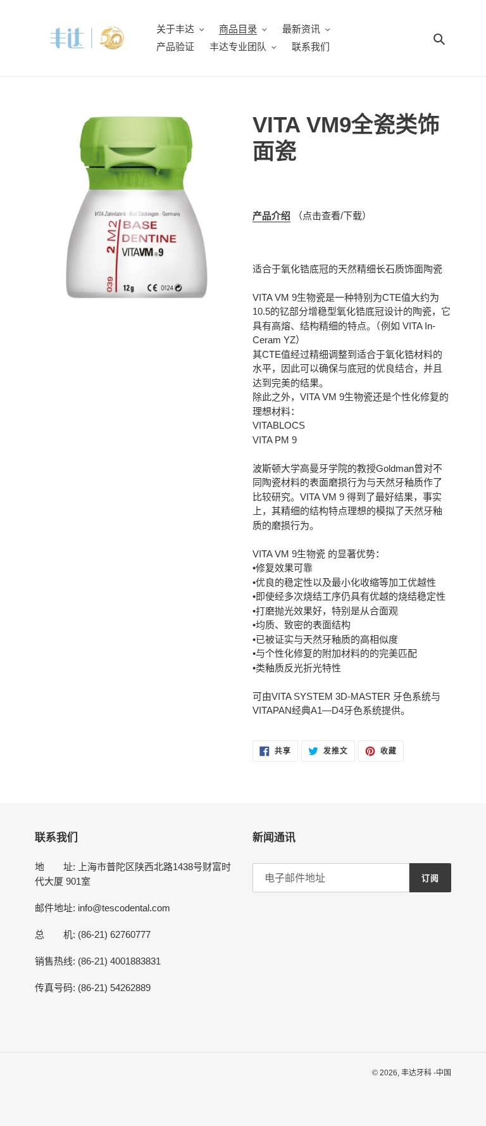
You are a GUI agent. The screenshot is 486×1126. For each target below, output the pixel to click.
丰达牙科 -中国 (426, 1072)
